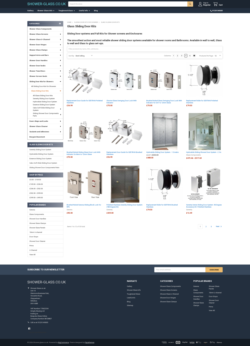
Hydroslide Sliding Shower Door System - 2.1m (203, 152)
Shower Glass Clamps (38, 50)
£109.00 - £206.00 (36, 184)
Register (207, 5)
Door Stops (33, 237)
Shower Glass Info (44, 11)
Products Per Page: (206, 56)
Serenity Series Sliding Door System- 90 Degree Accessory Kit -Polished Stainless (204, 206)
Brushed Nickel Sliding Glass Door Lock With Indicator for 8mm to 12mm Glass (83, 153)
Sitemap (130, 305)
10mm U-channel (35, 232)
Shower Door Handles (38, 60)
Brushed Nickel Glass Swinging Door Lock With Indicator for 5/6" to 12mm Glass (164, 102)
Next (218, 227)
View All (32, 255)
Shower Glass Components (40, 29)
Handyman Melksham (38, 332)
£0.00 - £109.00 (35, 180)
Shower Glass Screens (38, 34)
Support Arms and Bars (39, 55)
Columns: (167, 56)
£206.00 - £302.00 (36, 189)
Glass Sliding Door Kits (40, 91)
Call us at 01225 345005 (39, 322)
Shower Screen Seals (38, 76)
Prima (31, 246)
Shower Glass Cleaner (38, 126)
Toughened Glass (65, 11)
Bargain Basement (37, 137)
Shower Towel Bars (37, 71)
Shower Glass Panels (37, 228)
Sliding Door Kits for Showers (41, 82)
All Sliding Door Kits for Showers (43, 86)
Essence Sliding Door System (44, 105)
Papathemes (89, 342)
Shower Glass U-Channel (39, 39)
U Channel (33, 250)
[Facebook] (29, 328)
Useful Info (83, 11)
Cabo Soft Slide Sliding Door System (44, 109)
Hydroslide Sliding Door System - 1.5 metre (162, 152)
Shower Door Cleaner (37, 241)
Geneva (32, 210)
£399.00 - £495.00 (36, 198)
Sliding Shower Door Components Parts (46, 114)
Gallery (30, 11)
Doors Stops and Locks (38, 121)
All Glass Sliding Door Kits (43, 96)
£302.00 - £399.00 (36, 193)
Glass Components (36, 214)
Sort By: (71, 56)
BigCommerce (63, 342)
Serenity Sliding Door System (44, 99)
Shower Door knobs (37, 66)
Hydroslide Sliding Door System (45, 102)
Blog (96, 11)
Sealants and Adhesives (39, 132)
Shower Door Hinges (37, 45)
